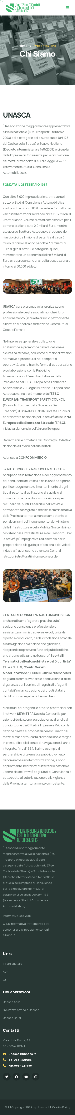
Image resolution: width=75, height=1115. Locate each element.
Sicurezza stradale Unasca (21, 1010)
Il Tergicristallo (12, 964)
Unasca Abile (11, 1002)
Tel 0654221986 (20, 1060)
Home (23, 46)
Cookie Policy (61, 1107)
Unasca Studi (12, 1018)
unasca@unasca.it (22, 1054)
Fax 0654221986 (20, 1065)
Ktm (5, 972)
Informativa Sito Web (17, 916)
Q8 (5, 979)
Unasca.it (43, 1107)
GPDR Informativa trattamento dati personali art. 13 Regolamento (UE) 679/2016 (26, 929)
